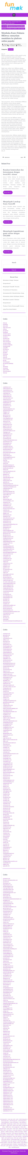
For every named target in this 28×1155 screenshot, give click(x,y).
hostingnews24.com (7, 543)
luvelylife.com (6, 747)
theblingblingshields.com (9, 970)
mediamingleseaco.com (8, 780)
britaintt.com (6, 616)
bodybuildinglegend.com (9, 769)
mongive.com (6, 699)
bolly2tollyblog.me (7, 847)
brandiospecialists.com (8, 692)
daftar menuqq (10, 1131)
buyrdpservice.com (7, 928)
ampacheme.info (7, 802)
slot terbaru (23, 1122)
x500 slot (9, 1125)
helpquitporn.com (7, 539)
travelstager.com (7, 758)
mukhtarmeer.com (7, 558)
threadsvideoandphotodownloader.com (12, 898)
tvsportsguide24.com (8, 989)
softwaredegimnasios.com (9, 583)
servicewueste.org (7, 669)
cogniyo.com (6, 1043)
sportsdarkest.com (7, 959)
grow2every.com (7, 535)
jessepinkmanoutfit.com (8, 919)
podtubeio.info (6, 817)
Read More (8, 193)
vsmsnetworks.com (7, 638)
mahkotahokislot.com (8, 997)
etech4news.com (7, 522)
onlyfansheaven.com (8, 735)
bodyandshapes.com (8, 610)
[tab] (14, 14)
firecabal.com (6, 528)
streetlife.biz (6, 837)
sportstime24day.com (8, 967)
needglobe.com (6, 1054)
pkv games (5, 330)
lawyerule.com (6, 778)
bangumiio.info (6, 809)
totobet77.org (6, 1085)
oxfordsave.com (7, 937)
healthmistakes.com (7, 1012)
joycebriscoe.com (7, 405)
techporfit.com (6, 643)
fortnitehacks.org (7, 827)
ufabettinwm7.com (7, 1093)
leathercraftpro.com (7, 1050)
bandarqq (5, 324)
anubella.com (6, 603)
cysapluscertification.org (8, 825)
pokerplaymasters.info (8, 889)
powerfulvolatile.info (7, 819)
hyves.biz (5, 839)
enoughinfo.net (6, 841)
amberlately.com (7, 404)
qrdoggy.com (6, 1006)
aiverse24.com (6, 602)
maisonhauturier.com (8, 553)
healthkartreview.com (8, 538)
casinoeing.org (6, 834)
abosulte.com (6, 600)
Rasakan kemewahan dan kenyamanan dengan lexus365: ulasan (13, 172)
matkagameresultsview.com (9, 700)
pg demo (5, 352)
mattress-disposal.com (8, 1001)
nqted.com (5, 561)
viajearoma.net (6, 479)
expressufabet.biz (7, 650)
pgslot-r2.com (6, 567)
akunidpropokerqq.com (8, 465)
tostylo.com (5, 931)
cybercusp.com (6, 614)
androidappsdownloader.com (10, 711)
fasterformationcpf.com (8, 923)
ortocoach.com (6, 1056)
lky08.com (5, 736)
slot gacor (3, 1125)
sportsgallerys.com (7, 975)
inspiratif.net (6, 636)
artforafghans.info (7, 791)
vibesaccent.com (7, 399)
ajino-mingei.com (7, 437)
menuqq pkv (3, 1119)
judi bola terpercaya (6, 1144)
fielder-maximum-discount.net (10, 739)
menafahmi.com (7, 557)
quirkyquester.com (7, 1065)
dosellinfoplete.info (7, 816)
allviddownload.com (7, 660)
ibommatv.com (6, 641)
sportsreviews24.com (8, 990)
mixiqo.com (5, 1053)
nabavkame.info (7, 856)
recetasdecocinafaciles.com (9, 486)
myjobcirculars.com (7, 674)
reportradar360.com (8, 763)
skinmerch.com (6, 421)
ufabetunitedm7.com (8, 1098)
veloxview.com (6, 1106)
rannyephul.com (7, 761)
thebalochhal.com (7, 396)
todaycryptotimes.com (8, 578)
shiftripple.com (6, 1068)
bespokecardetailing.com (9, 466)
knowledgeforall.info (7, 724)
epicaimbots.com (7, 521)
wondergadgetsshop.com (9, 457)
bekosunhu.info (6, 811)
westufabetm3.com (7, 1107)
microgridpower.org (7, 1051)
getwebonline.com (7, 733)
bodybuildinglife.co (7, 1004)
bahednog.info (6, 894)
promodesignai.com (7, 596)
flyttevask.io (6, 850)
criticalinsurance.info (8, 705)
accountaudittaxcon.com (9, 1036)
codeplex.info (6, 461)
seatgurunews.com (7, 458)
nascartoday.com (7, 560)
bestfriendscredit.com (8, 468)
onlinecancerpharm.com (8, 998)
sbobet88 (5, 347)
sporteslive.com (6, 969)
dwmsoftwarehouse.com (9, 518)
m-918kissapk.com (7, 855)
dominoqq (5, 366)
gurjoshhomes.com (7, 441)
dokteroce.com (6, 774)
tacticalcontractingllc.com (9, 1078)
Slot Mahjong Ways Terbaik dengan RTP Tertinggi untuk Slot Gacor (11, 22)
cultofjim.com (6, 413)
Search (14, 262)
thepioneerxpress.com (8, 653)
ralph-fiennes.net (7, 738)
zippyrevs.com (6, 671)
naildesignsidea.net (7, 488)
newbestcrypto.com (7, 936)
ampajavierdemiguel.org (8, 401)
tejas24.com (6, 786)
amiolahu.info (6, 800)
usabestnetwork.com (8, 917)
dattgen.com (6, 513)
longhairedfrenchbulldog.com (10, 948)
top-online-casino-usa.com (9, 686)
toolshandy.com (6, 756)
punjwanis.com (6, 878)
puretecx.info (6, 795)
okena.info (5, 463)
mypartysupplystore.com (9, 408)
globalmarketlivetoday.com (9, 532)
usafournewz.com (7, 394)
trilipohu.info (6, 864)
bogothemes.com (7, 435)
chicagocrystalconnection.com (10, 861)
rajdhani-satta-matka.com (9, 717)
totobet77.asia (6, 1084)
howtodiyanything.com (8, 546)
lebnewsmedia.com (7, 449)
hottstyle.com (6, 544)
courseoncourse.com (8, 891)
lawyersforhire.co (7, 950)
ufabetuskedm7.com (8, 1100)
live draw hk (6, 349)
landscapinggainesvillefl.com (10, 552)
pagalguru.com (6, 564)
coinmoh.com (6, 510)
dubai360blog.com (7, 992)
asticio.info (5, 1029)
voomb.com (6, 986)
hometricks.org (6, 1048)
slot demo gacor (7, 333)
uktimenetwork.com (7, 388)
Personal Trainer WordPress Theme (13, 1151)
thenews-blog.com (7, 577)
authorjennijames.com (8, 477)
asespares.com (6, 502)
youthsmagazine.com (8, 956)
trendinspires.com (7, 759)
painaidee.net (6, 958)
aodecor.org (6, 830)
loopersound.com (7, 427)
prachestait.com (7, 789)
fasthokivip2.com (7, 942)
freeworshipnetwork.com (9, 493)
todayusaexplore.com (8, 391)
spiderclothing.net (7, 455)
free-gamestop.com (7, 911)
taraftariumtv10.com (8, 766)
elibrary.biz (5, 469)
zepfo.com (5, 572)
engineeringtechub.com (8, 981)
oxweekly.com (6, 752)
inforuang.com (6, 744)
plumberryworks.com (8, 1061)
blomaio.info (6, 814)
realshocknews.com (7, 1009)
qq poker (8, 1133)
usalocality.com (6, 393)
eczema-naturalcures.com (9, 471)
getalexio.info (6, 1034)
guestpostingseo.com (8, 886)
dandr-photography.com (8, 772)
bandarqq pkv (23, 1145)
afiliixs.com (5, 497)
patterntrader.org (7, 1015)
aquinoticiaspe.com (7, 947)
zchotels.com (6, 571)
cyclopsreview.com (7, 511)
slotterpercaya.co (7, 1070)
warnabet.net (6, 844)
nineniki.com (6, 691)
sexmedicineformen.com (9, 1067)
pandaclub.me (6, 848)
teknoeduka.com (7, 575)
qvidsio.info (5, 820)
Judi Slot (4, 26)
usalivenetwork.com (7, 902)
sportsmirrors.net (7, 976)
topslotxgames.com (7, 677)
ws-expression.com (7, 569)
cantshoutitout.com (7, 649)
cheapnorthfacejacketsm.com (10, 440)
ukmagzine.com (7, 914)
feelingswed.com (7, 527)
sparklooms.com (7, 1076)
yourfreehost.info (7, 438)
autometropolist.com (8, 507)
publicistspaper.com (7, 597)
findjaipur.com (6, 412)
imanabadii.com (7, 862)
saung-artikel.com (7, 941)
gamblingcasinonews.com (9, 663)
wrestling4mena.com (8, 722)
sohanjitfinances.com (8, 1073)
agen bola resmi (7, 327)
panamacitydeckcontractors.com (10, 753)
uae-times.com (6, 633)
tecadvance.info (7, 797)
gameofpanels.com (7, 710)
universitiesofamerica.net (9, 664)
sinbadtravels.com (7, 912)
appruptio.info (6, 865)
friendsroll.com (6, 454)
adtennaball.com (7, 696)
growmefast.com (7, 995)
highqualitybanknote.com (9, 541)
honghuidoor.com (7, 688)
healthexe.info (6, 794)
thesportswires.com (7, 962)
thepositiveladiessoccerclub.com (10, 485)
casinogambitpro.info (8, 888)
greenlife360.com (7, 647)
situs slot (9, 1128)
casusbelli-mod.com (7, 446)
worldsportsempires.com (9, 1022)
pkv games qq (9, 1137)
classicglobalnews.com (8, 613)
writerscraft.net (6, 719)
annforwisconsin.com (8, 410)
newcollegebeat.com (8, 418)
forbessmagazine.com (8, 530)
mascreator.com (7, 555)
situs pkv (5, 357)
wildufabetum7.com (7, 1110)
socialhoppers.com (7, 728)
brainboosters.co (7, 402)
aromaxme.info (6, 805)
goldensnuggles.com (8, 925)
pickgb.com (5, 1011)
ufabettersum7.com (7, 1092)
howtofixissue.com (7, 655)
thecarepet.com (6, 883)
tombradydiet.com (7, 443)
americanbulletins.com (8, 500)
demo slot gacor (7, 341)
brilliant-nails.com (7, 770)
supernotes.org (6, 1020)
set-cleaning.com (7, 594)
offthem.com (6, 639)
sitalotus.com (6, 1018)
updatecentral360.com (8, 1023)
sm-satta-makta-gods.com (9, 581)
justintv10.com (6, 777)
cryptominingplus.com (8, 945)
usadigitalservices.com (8, 727)
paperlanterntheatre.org (8, 491)
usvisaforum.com (7, 422)
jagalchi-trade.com (7, 426)
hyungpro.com (6, 964)
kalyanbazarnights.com (8, 685)
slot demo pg (6, 338)
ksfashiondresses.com (8, 1014)
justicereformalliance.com (9, 430)
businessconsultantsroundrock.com (11, 611)
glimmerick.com (6, 415)
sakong (4, 329)
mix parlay (24, 1142)
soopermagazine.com (8, 585)
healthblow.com (6, 714)
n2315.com (5, 731)
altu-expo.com (6, 475)
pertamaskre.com (7, 897)
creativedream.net (7, 730)
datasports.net (6, 978)
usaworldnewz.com (7, 390)
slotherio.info (6, 823)
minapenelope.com (7, 429)
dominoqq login (15, 1139)
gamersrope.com (7, 908)
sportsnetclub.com (7, 934)
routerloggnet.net (7, 678)
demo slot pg (6, 340)
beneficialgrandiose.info (8, 812)
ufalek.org (5, 1000)
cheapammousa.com (8, 483)
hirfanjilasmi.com (7, 1047)
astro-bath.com (6, 472)
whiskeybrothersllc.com (8, 1109)
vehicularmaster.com (8, 398)
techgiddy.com (6, 900)
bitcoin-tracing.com (7, 608)
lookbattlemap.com (7, 926)
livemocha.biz (6, 836)
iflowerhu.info (6, 859)
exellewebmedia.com (8, 909)
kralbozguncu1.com (7, 550)
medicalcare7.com (7, 694)
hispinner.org (6, 703)
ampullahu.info (6, 803)
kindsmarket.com (7, 745)
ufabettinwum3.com (7, 1095)
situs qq (5, 322)
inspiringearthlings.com (8, 547)
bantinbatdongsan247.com (9, 892)
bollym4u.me (6, 845)
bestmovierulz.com (7, 424)
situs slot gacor (14, 1122)
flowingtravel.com (7, 689)
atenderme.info (6, 808)
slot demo (5, 337)
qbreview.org (6, 668)
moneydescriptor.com (8, 955)
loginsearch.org (6, 828)
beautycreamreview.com (9, 508)
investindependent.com (8, 549)
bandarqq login (6, 346)
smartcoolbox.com (7, 1071)
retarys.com (6, 922)
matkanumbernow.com (8, 672)
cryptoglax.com (6, 432)
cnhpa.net (5, 1017)
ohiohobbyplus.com (7, 433)
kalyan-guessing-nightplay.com (10, 708)
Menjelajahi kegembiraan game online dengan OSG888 (13, 233)
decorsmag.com (7, 661)
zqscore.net (6, 1026)
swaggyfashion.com (7, 764)
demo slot (5, 326)
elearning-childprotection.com (10, 721)
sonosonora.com (7, 451)
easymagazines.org (7, 1045)
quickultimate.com (7, 1064)
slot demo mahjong (7, 344)
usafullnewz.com (7, 387)
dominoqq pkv (6, 361)
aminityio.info (6, 798)
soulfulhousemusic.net (8, 1075)
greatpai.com (6, 490)
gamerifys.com (6, 635)
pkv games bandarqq (8, 363)
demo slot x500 (17, 1125)
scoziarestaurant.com (8, 591)
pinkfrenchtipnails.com (8, 972)
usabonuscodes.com (8, 580)
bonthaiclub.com (7, 444)
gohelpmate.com (7, 716)
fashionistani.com (7, 525)
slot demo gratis (7, 343)
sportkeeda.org (6, 1039)
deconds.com (6, 617)
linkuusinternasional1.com (9, 452)
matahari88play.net (7, 953)
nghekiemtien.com (7, 783)
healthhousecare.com (8, 536)
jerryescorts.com (7, 983)
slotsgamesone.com (8, 682)
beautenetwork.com (7, 606)
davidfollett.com (6, 416)
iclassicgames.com (7, 939)
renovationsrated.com (8, 589)
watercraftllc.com (7, 494)
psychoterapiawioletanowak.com (10, 1062)
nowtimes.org (6, 833)
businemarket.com (7, 951)
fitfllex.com (5, 741)
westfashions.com (7, 755)
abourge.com (6, 496)
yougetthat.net (6, 933)
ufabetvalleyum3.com (8, 1104)
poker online (6, 369)
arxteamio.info (6, 1032)
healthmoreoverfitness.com (9, 675)
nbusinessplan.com (7, 646)
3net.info (5, 460)
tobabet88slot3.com (7, 1081)
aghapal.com (6, 474)
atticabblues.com (7, 505)
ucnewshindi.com (7, 905)
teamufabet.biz (6, 657)
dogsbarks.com (6, 516)
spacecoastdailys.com (8, 586)
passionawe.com (7, 1057)
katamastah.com (7, 1025)
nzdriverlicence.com (7, 563)
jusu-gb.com (6, 881)
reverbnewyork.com (7, 419)
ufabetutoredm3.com (8, 1101)
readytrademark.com (8, 588)
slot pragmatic (16, 1127)
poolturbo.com (6, 788)
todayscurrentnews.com (8, 1082)
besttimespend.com (7, 1040)
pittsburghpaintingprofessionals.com (11, 1059)
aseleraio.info (6, 1028)
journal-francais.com (8, 775)
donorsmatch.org (7, 831)
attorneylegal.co (7, 984)
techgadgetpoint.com (8, 987)
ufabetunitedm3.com (8, 1096)
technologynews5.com (8, 574)
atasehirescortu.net (7, 979)
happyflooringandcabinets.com (10, 1003)
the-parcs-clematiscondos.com (10, 880)
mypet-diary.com (7, 750)
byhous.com (6, 851)
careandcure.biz (7, 1042)
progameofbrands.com (8, 666)
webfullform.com (7, 658)
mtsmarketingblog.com (8, 781)
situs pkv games (7, 358)
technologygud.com (7, 1008)
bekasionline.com (7, 644)
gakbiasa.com (6, 858)
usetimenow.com (7, 713)
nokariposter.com (7, 706)
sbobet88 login (22, 1144)
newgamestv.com (7, 973)
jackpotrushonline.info (8, 903)
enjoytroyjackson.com (8, 519)
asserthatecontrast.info (8, 806)
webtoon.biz (6, 961)
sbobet (15, 1144)
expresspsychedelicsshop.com (10, 524)
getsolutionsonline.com (8, 702)
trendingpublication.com (8, 1087)
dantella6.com (6, 680)
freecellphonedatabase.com (9, 906)
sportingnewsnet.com (8, 965)
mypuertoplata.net (7, 652)
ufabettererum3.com (8, 1089)
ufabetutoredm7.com (8, 1103)
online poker (10, 1134)
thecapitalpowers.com (8, 1079)
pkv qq (4, 360)
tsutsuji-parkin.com (7, 480)
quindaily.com (6, 599)
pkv (4, 365)
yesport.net (5, 930)
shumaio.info (6, 822)
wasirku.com (6, 784)
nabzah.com (6, 697)
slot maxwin (23, 1123)
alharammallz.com (7, 499)
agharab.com (6, 482)
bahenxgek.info (6, 895)
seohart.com (6, 592)
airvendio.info (6, 792)
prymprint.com (6, 1037)
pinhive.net (5, 842)
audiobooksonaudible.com (9, 605)
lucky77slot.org (6, 994)
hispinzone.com (6, 683)
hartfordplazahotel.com (8, 853)
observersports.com (7, 944)
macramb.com (6, 749)
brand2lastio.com (7, 725)
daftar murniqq (19, 1131)
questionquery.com (7, 767)
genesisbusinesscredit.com (9, 742)
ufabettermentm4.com (8, 1090)
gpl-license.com (6, 533)
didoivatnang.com (7, 514)
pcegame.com (6, 566)
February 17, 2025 (8, 44)
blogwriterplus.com (7, 884)
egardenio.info (6, 1031)
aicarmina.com (6, 407)
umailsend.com (6, 920)
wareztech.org (6, 916)
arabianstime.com (7, 504)
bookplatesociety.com (8, 447)
